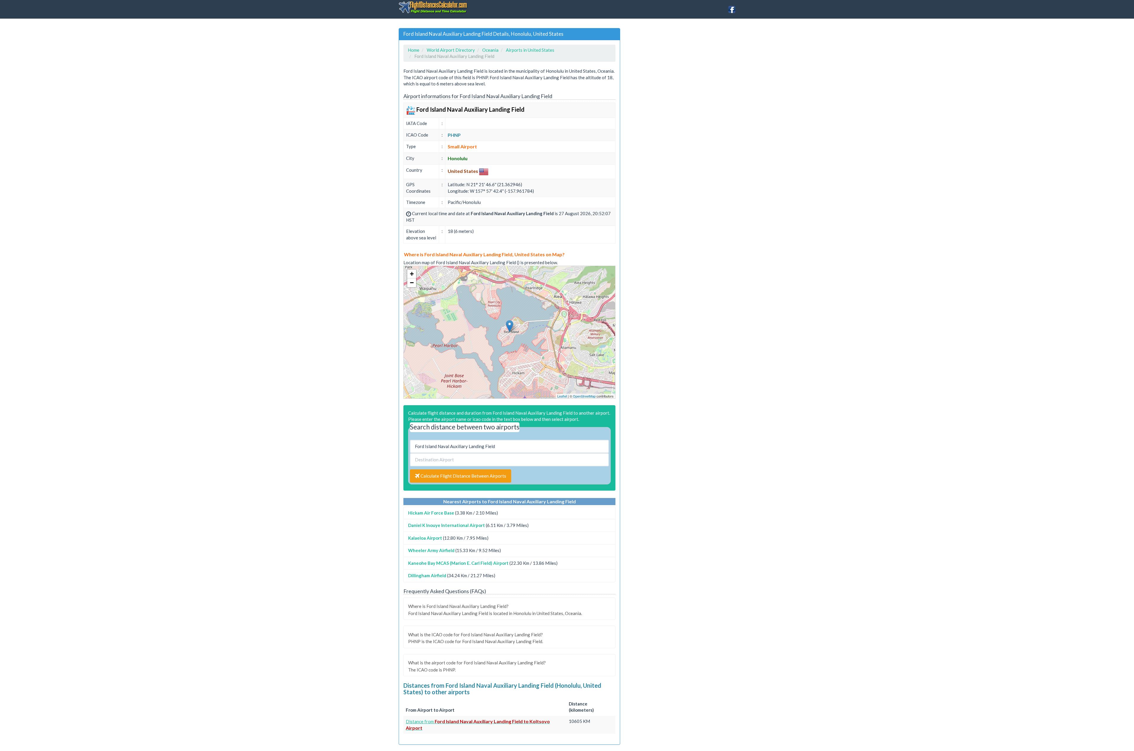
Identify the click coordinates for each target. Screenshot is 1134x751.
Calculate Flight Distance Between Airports (463, 476)
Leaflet (562, 396)
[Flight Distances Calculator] (433, 7)
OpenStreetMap (584, 396)
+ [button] (412, 274)
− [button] (412, 282)
